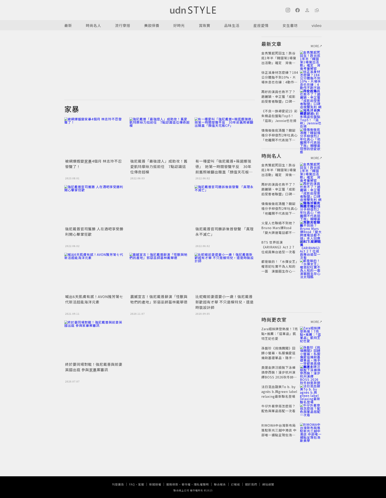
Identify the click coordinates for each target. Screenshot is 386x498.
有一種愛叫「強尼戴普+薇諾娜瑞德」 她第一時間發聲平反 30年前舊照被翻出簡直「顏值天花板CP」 (223, 169)
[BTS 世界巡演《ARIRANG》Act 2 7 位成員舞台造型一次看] (311, 247)
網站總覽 (268, 484)
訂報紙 (235, 484)
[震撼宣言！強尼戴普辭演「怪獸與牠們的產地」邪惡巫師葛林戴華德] (159, 273)
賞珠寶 (204, 25)
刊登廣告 (118, 484)
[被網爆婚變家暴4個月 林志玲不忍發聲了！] (94, 137)
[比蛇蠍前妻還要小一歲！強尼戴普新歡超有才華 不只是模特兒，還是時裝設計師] (225, 273)
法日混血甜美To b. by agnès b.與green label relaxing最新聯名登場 (279, 391)
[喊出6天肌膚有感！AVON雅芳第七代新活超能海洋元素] (94, 273)
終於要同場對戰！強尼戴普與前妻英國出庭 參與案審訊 (93, 367)
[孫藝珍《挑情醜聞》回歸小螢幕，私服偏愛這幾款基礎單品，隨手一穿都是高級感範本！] (311, 353)
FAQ (132, 484)
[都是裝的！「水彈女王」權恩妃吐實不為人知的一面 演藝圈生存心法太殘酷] (311, 266)
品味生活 (231, 25)
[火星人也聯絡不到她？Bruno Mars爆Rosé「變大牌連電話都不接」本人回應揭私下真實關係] (311, 227)
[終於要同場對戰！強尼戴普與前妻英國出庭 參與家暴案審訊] (94, 341)
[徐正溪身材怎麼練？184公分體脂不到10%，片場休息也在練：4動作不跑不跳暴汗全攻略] (311, 77)
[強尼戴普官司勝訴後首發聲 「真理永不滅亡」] (225, 205)
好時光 (179, 25)
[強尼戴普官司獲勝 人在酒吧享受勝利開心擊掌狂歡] (94, 205)
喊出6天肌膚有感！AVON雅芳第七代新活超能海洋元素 (94, 299)
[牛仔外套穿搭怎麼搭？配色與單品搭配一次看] (311, 411)
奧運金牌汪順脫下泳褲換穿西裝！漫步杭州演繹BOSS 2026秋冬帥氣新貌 (279, 374)
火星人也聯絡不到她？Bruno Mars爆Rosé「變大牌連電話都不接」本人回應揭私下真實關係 (279, 232)
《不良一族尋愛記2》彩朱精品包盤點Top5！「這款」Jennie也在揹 (279, 116)
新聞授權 (155, 484)
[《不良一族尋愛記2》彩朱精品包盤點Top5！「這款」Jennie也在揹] (311, 116)
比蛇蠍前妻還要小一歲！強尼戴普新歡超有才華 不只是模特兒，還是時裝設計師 (224, 302)
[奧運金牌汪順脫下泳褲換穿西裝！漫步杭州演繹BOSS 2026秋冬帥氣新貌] (311, 372)
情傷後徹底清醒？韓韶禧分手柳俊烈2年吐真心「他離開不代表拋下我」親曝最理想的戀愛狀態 (279, 137)
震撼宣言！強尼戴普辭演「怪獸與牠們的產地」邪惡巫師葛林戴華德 (159, 299)
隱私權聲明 (201, 484)
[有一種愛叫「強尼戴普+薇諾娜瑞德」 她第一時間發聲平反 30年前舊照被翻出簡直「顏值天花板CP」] (225, 137)
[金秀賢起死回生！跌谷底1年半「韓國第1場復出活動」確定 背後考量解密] (311, 58)
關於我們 (251, 484)
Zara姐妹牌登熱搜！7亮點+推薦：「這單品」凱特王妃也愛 (279, 333)
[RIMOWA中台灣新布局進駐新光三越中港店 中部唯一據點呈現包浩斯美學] (311, 430)
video (317, 25)
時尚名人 (93, 25)
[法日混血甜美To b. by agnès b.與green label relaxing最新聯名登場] (311, 391)
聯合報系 (220, 484)
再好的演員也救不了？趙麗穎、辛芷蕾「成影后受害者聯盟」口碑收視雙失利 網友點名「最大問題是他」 (279, 101)
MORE (315, 46)
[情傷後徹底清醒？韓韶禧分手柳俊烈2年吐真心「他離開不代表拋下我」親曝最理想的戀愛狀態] (311, 135)
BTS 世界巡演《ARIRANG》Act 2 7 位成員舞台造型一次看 (278, 247)
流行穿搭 (122, 25)
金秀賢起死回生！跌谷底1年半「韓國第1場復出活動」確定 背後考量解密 (278, 60)
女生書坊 (290, 25)
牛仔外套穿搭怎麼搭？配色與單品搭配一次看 (278, 408)
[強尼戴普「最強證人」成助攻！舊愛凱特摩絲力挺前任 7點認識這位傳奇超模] (159, 137)
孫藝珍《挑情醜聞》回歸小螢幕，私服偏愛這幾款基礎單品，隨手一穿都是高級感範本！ (278, 355)
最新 (68, 25)
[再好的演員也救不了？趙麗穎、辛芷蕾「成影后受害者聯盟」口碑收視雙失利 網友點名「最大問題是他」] (311, 96)
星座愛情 (261, 25)
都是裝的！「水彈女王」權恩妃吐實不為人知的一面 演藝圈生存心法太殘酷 (279, 268)
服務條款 (172, 484)
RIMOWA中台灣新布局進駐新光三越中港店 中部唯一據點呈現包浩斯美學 (279, 432)
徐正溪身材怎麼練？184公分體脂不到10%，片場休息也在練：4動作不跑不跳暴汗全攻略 (279, 79)
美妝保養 (151, 25)
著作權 (186, 484)
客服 (141, 484)
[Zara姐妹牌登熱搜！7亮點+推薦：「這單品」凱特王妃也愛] (311, 333)
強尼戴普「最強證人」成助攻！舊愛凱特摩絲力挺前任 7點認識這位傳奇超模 (159, 166)
